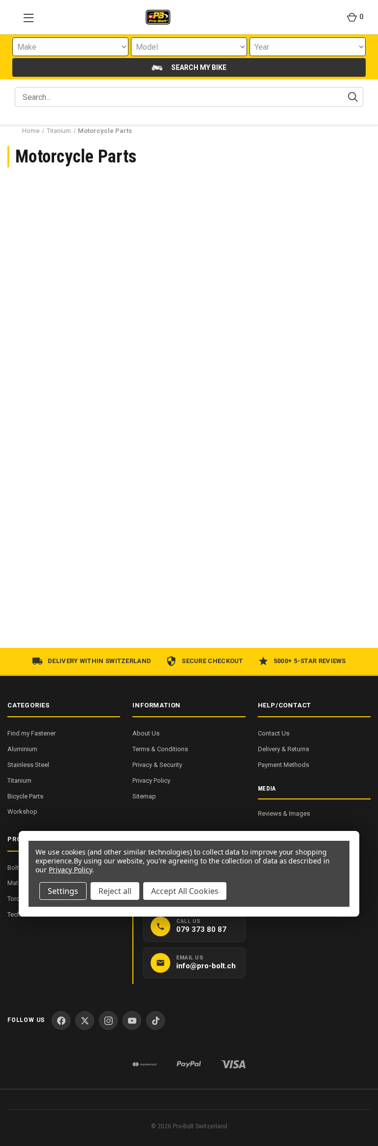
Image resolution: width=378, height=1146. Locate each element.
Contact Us (273, 733)
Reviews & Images (284, 813)
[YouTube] (132, 1020)
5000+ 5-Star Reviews (310, 661)
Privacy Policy (151, 780)
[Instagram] (108, 1020)
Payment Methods (283, 764)
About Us (145, 733)
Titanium (19, 780)
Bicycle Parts (25, 796)
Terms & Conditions (160, 749)
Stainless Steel (28, 764)
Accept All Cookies (185, 891)
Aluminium (22, 749)
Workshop (22, 811)
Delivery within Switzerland (99, 661)
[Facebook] (61, 1020)
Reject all (114, 891)
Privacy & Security (157, 764)
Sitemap (144, 796)
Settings (63, 891)
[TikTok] (155, 1020)
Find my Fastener (31, 733)
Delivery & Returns (283, 749)
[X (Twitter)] (84, 1020)
